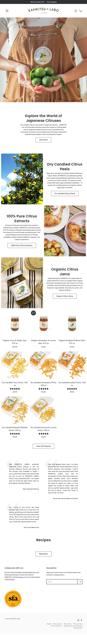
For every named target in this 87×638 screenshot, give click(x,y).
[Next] (39, 179)
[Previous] (5, 179)
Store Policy (67, 624)
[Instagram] (78, 620)
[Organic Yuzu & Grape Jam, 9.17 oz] (15, 323)
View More (43, 140)
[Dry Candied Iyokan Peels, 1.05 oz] (72, 365)
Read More (43, 554)
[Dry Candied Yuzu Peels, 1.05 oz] (15, 365)
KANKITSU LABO (15, 618)
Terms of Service (56, 626)
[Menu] (7, 10)
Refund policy (78, 628)
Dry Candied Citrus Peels (65, 193)
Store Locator (57, 624)
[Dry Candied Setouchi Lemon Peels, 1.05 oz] (43, 410)
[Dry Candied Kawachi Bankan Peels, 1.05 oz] (15, 410)
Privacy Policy (77, 624)
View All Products (43, 446)
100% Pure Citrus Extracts (22, 245)
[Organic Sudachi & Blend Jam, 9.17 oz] (72, 323)
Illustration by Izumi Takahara (73, 626)
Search (49, 624)
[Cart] (80, 11)
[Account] (75, 11)
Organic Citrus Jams (64, 296)
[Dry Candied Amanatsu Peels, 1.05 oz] (43, 365)
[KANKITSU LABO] (43, 10)
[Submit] (79, 581)
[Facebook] (81, 620)
